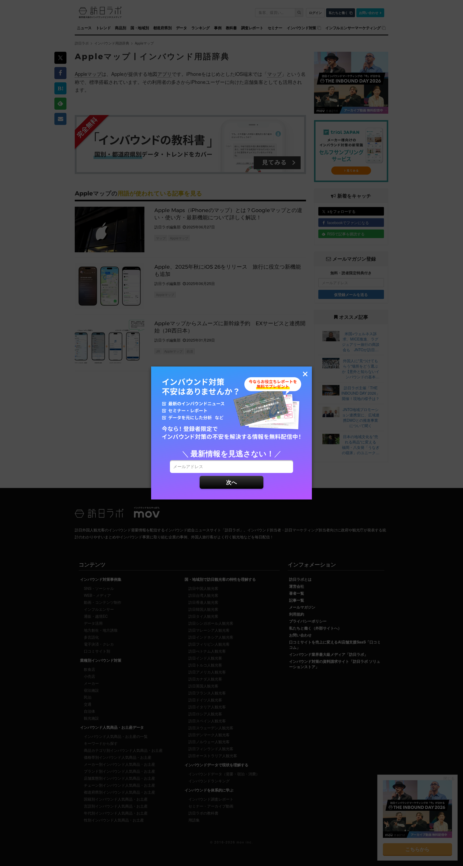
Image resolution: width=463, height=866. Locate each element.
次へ (231, 482)
